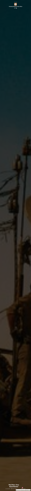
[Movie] (16, 8)
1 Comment (24, 488)
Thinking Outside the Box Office (15, 6)
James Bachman (8, 488)
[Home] (14, 8)
